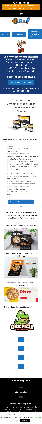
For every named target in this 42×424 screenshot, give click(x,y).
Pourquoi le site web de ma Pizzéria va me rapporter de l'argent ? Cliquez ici (21, 7)
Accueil (5, 34)
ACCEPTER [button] (25, 420)
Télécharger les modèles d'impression (35, 34)
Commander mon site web (21, 82)
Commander (19, 34)
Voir (21, 339)
